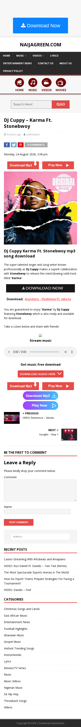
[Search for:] (41, 536)
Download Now (43, 25)
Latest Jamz (33, 134)
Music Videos (12, 681)
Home (6, 55)
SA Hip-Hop (11, 694)
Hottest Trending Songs (19, 648)
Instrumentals (12, 655)
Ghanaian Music (14, 635)
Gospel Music (12, 642)
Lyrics (54, 55)
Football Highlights (16, 629)
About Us (65, 63)
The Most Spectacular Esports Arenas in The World (36, 572)
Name (8, 507)
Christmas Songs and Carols (22, 609)
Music (20, 55)
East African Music (15, 615)
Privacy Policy (13, 71)
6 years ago (14, 134)
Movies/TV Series (15, 668)
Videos (37, 55)
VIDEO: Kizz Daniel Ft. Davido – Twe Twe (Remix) (35, 566)
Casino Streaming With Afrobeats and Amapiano (34, 559)
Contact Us (45, 63)
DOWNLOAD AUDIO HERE (37, 374)
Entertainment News (17, 63)
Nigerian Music (13, 687)
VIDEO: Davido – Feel (17, 590)
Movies (61, 90)
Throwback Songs (15, 701)
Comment (10, 477)
